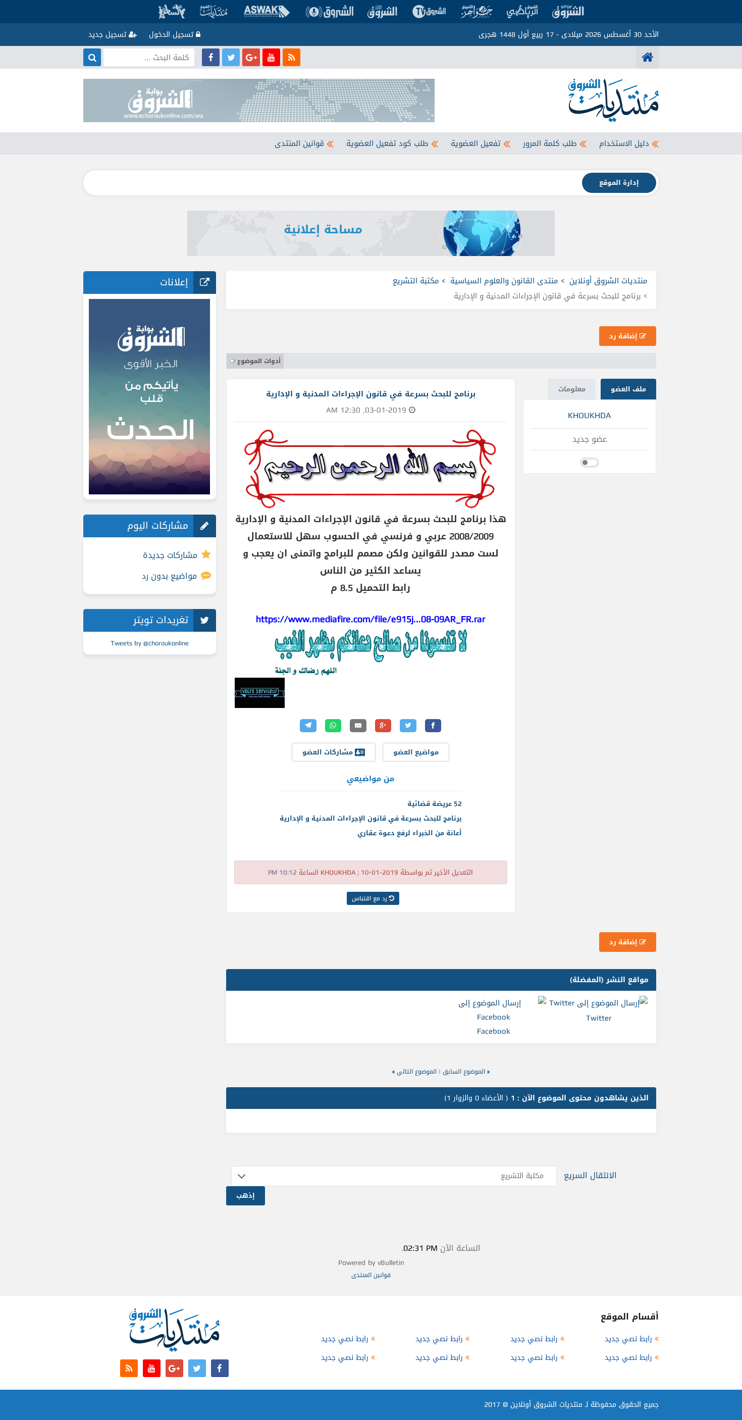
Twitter (598, 1018)
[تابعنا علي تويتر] (231, 57)
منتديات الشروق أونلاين (608, 281)
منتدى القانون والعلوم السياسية (504, 281)
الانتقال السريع (590, 1175)
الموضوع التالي (417, 1071)
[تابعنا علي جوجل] (251, 57)
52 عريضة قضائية (434, 803)
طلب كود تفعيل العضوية (387, 143)
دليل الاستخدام (624, 143)
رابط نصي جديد (628, 1339)
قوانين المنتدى (299, 143)
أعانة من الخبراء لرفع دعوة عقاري (409, 833)
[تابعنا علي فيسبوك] (211, 57)
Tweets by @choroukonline (150, 643)
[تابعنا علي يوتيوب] (271, 57)
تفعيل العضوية (476, 143)
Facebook (493, 1031)
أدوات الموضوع (259, 361)
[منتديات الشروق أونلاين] (647, 57)
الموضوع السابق (464, 1071)
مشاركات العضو (328, 752)
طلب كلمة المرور (550, 143)
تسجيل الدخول (172, 34)
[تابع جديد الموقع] (291, 57)
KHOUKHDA (589, 415)
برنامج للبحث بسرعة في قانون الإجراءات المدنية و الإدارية (371, 818)
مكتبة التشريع (416, 281)
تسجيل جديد (108, 34)
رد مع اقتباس (370, 898)
